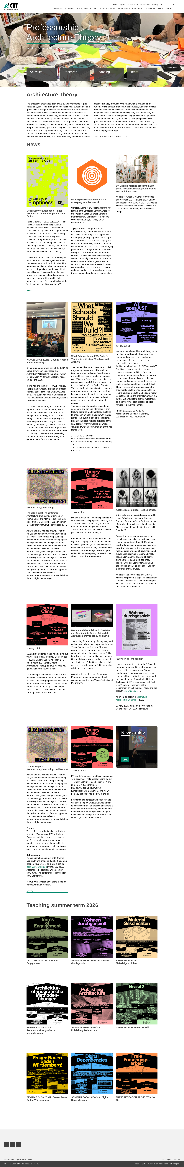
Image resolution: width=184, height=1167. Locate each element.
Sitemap (155, 5)
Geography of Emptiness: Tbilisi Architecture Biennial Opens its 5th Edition (46, 213)
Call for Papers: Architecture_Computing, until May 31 (47, 768)
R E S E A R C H (123, 9)
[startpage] (179, 9)
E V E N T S (111, 9)
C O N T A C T (170, 9)
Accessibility (145, 5)
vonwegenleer (131, 691)
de (173, 5)
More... (30, 290)
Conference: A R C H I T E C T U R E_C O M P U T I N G (75, 9)
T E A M (101, 9)
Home (115, 5)
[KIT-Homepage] (11, 6)
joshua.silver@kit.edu (37, 867)
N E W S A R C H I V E (154, 9)
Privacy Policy (132, 5)
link (125, 760)
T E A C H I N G (138, 9)
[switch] (179, 5)
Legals (122, 5)
